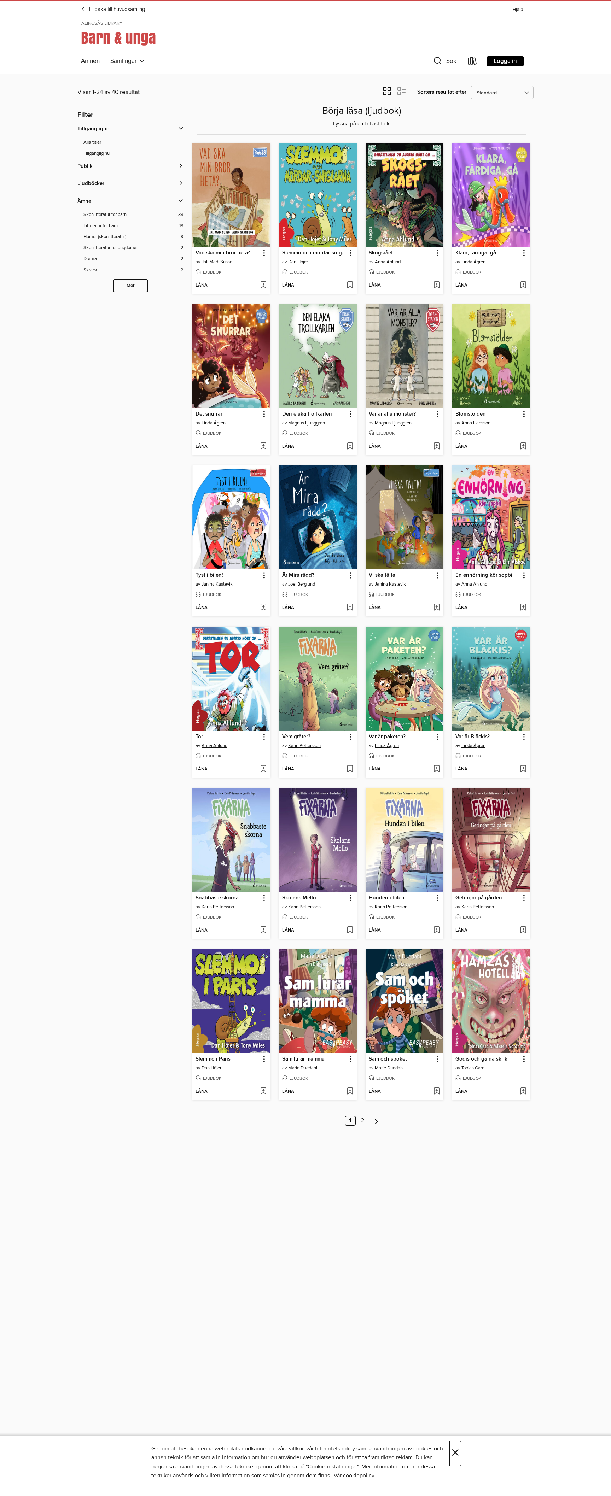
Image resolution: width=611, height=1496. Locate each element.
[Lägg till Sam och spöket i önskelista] (436, 1091)
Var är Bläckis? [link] (472, 737)
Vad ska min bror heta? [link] (223, 253)
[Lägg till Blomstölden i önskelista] (523, 446)
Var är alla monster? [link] (392, 414)
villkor (296, 1448)
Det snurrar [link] (209, 414)
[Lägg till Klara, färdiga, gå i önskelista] (523, 285)
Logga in (505, 61)
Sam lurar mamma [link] (303, 1059)
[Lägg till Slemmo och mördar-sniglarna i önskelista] (349, 285)
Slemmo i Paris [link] (213, 1059)
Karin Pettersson (304, 746)
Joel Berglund (301, 584)
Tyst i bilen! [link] (209, 575)
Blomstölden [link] (470, 414)
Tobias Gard (472, 1068)
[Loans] (472, 62)
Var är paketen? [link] (387, 737)
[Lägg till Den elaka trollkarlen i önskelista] (349, 446)
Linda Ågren (473, 262)
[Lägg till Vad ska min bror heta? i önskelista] (263, 285)
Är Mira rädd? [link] (298, 575)
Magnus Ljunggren (306, 423)
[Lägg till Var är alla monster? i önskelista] (436, 446)
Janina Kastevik (217, 584)
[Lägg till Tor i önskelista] (263, 769)
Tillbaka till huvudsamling (116, 9)
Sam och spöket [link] (388, 1059)
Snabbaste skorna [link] (217, 898)
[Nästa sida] (376, 1120)
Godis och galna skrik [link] (481, 1059)
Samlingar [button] (125, 61)
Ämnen (90, 61)
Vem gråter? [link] (296, 737)
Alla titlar (92, 143)
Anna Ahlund (388, 262)
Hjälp (518, 9)
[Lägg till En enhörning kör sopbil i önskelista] (523, 607)
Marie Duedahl (302, 1068)
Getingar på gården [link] (478, 898)
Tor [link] (199, 737)
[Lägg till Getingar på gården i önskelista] (523, 930)
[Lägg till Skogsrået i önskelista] (436, 285)
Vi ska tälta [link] (382, 575)
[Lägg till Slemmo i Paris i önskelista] (263, 1091)
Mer (131, 286)
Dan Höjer (298, 262)
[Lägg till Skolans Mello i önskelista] (349, 930)
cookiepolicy (358, 1475)
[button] (444, 62)
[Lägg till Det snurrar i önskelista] (263, 446)
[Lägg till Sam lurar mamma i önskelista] (349, 1091)
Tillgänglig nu (96, 153)
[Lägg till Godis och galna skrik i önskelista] (523, 1091)
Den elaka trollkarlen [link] (307, 414)
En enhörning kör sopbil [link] (484, 575)
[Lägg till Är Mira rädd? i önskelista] (349, 607)
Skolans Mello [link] (299, 898)
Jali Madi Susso (217, 262)
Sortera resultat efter (441, 92)
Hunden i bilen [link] (387, 898)
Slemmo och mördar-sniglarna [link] (314, 253)
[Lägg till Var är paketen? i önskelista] (436, 769)
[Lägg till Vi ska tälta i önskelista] (436, 607)
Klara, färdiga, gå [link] (475, 253)
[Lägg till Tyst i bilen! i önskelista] (263, 607)
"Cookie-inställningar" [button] (332, 1466)
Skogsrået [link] (381, 253)
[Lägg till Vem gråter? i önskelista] (349, 769)
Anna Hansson (475, 423)
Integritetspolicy (335, 1448)
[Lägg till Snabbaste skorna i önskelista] (263, 930)
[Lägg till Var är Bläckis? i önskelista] (523, 769)
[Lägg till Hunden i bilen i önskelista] (436, 930)
